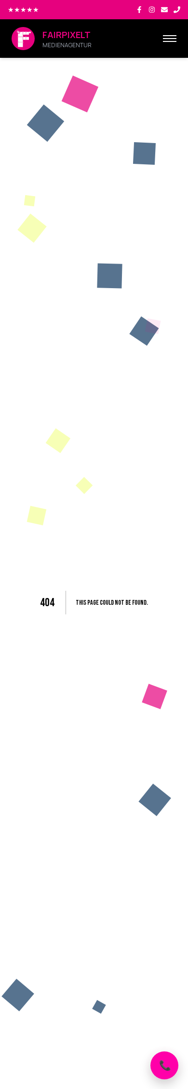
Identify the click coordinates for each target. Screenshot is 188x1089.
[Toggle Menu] (169, 38)
